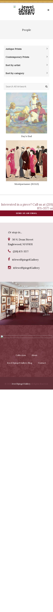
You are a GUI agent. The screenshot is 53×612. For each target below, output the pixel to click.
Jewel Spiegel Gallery (21, 384)
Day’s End (26, 136)
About (34, 355)
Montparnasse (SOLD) (26, 184)
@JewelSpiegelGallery (25, 259)
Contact (42, 363)
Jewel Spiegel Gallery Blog (19, 363)
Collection (21, 355)
